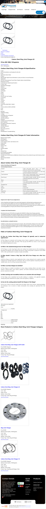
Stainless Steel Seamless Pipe (36, 485)
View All (34, 490)
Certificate (27, 9)
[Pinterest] (22, 486)
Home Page (4, 9)
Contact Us (33, 9)
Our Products (20, 9)
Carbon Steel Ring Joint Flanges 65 (10, 387)
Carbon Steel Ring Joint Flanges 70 (10, 459)
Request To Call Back (5, 51)
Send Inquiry (4, 50)
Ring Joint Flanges (6, 427)
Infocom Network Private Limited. (25, 506)
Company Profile (11, 9)
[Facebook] (19, 486)
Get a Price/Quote (4, 64)
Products (3, 54)
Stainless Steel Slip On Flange (38, 488)
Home (2, 53)
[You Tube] (21, 486)
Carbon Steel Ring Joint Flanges (7, 55)
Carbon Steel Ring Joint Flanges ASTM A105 (12, 344)
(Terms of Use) (28, 505)
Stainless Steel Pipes (37, 482)
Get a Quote (39, 12)
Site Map (27, 494)
